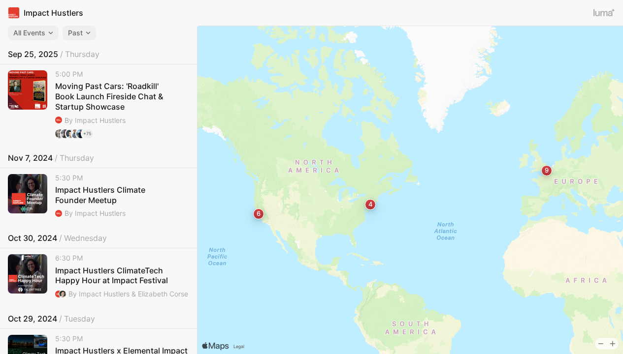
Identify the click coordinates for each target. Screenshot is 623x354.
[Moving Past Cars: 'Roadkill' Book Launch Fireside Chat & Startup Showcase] (98, 104)
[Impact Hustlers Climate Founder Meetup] (98, 196)
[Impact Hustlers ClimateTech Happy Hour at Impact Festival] (98, 276)
